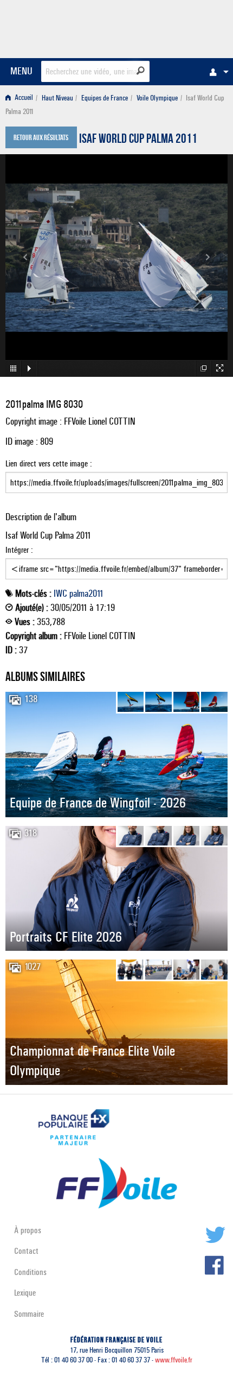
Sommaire (29, 1314)
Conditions (30, 1272)
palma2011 (86, 593)
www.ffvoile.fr (173, 1360)
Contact (26, 1251)
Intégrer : (19, 550)
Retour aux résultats (41, 138)
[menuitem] (216, 72)
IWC (60, 593)
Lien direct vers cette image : (48, 463)
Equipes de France (104, 98)
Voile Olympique (157, 98)
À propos (27, 1230)
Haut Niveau (57, 98)
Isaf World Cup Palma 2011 (138, 140)
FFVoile (176, 27)
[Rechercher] (141, 70)
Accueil (23, 98)
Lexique (25, 1292)
